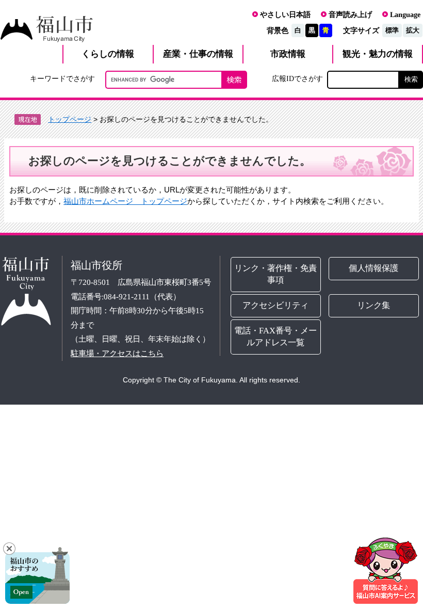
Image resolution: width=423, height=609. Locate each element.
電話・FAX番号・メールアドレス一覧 (276, 336)
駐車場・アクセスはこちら (117, 353)
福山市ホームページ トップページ (125, 201)
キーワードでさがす (62, 78)
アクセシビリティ (276, 305)
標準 (392, 30)
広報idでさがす (297, 78)
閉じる (9, 548)
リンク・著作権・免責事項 (276, 274)
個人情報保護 (374, 268)
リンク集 (374, 305)
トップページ (69, 119)
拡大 (412, 30)
